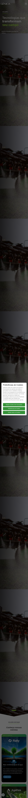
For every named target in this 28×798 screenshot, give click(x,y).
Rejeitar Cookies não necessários (14, 404)
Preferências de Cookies (14, 408)
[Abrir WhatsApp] (24, 794)
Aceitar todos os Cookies (14, 412)
